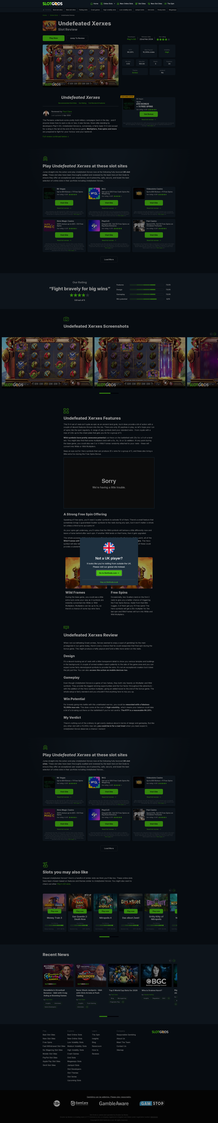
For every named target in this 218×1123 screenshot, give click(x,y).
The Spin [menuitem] (170, 4)
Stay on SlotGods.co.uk (109, 582)
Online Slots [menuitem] (108, 4)
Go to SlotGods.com (108, 573)
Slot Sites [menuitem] (142, 4)
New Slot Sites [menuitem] (156, 4)
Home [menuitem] (96, 4)
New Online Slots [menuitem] (126, 4)
